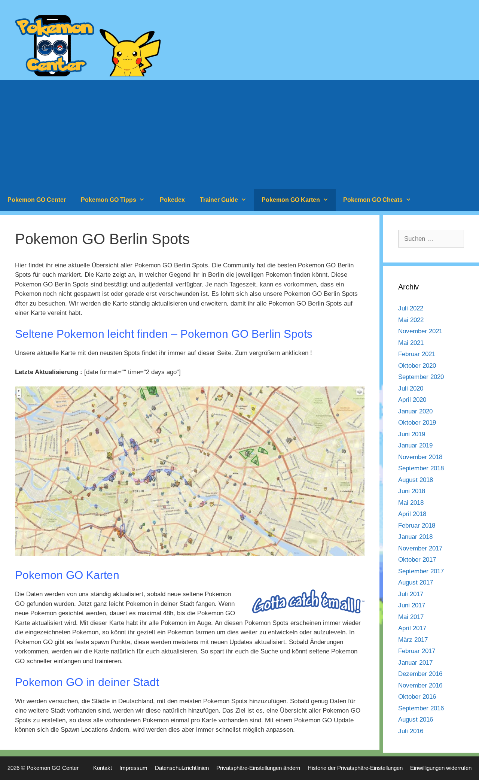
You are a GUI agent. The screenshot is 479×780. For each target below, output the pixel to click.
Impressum (133, 768)
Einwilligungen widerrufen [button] (441, 768)
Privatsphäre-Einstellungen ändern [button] (258, 768)
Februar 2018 (416, 525)
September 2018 (421, 468)
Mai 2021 (411, 342)
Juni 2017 (411, 605)
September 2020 (421, 376)
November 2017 (420, 548)
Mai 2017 (411, 616)
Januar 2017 (415, 662)
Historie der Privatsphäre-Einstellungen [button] (355, 768)
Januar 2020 (415, 411)
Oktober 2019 (417, 422)
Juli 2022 (410, 308)
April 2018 (412, 514)
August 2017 (415, 582)
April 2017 (412, 628)
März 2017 (413, 639)
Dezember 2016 (420, 673)
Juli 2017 (410, 594)
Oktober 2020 (417, 365)
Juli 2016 (410, 731)
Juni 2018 (411, 491)
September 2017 (421, 571)
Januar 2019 (415, 445)
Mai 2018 (411, 502)
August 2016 (415, 719)
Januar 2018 (415, 536)
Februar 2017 (416, 651)
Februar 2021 (416, 354)
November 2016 (420, 685)
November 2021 (420, 331)
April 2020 (412, 399)
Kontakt (102, 768)
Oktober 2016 (417, 696)
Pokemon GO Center (36, 200)
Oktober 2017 (417, 559)
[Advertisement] (239, 132)
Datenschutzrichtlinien (182, 768)
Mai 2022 (411, 320)
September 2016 (421, 708)
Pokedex (172, 200)
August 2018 (415, 479)
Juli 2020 (410, 388)
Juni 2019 (411, 434)
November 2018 (420, 457)
